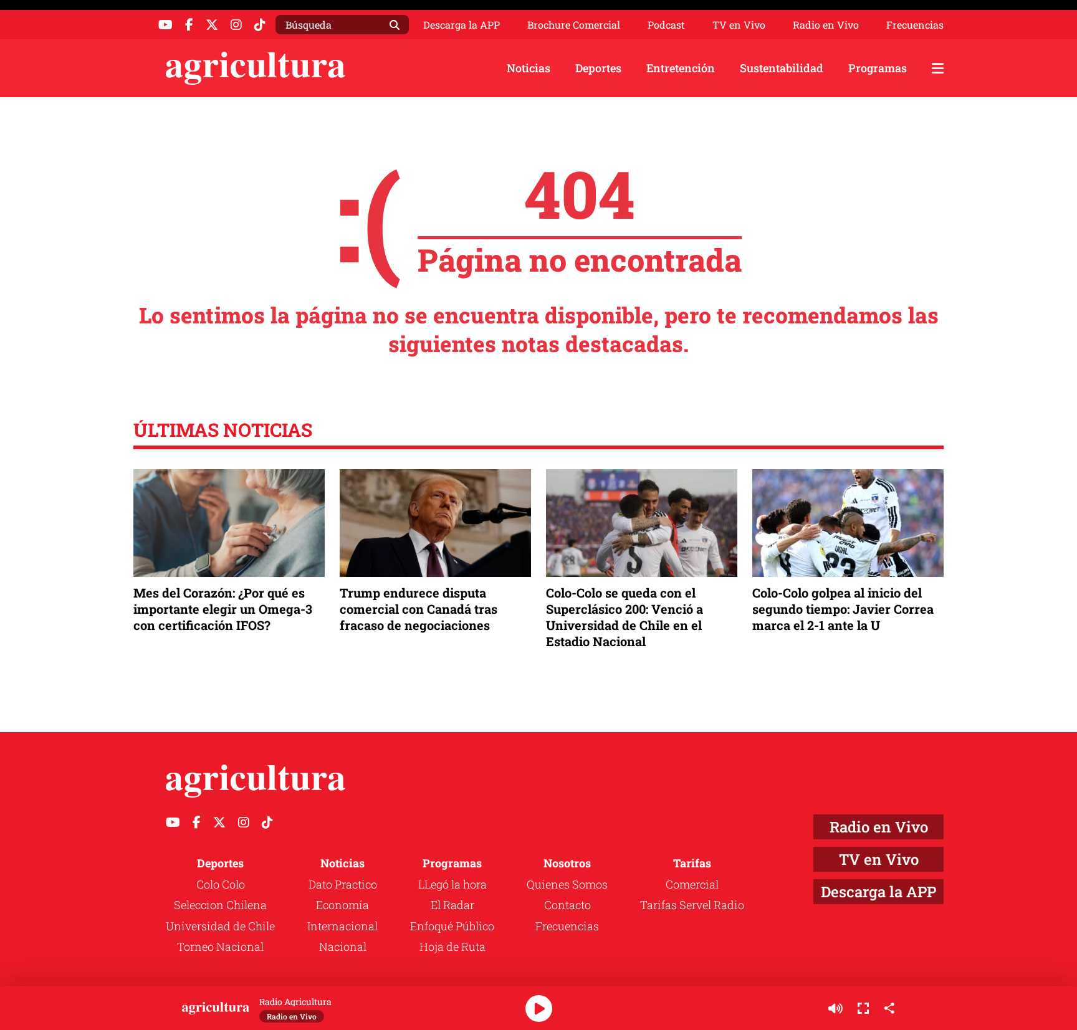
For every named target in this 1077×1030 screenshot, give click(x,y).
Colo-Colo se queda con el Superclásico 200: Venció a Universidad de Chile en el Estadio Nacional (624, 617)
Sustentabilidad (781, 67)
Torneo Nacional (220, 946)
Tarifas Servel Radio (692, 904)
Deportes (598, 67)
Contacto (567, 904)
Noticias (528, 67)
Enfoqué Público (452, 925)
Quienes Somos (567, 884)
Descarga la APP (461, 24)
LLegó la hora (452, 884)
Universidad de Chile (220, 925)
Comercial (692, 884)
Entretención (680, 67)
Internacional (342, 925)
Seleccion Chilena (220, 904)
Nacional (342, 946)
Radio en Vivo (826, 25)
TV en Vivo (738, 25)
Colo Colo (220, 884)
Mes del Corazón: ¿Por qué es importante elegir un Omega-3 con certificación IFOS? (222, 608)
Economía (342, 904)
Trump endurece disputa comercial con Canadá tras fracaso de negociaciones (418, 608)
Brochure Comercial (573, 25)
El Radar (452, 904)
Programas (877, 67)
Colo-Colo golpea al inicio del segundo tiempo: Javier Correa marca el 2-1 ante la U (843, 608)
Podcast (666, 25)
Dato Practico (343, 884)
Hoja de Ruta (452, 946)
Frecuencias (915, 25)
